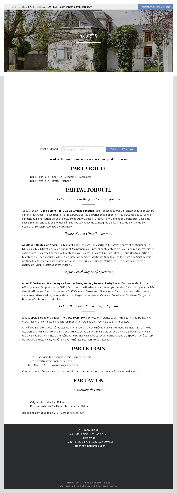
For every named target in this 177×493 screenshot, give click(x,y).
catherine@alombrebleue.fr (76, 6)
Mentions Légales (75, 483)
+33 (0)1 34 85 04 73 (77, 441)
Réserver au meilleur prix (156, 6)
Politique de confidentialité (97, 483)
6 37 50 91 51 (46, 6)
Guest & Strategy (82, 486)
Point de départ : (49, 148)
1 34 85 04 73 (21, 6)
